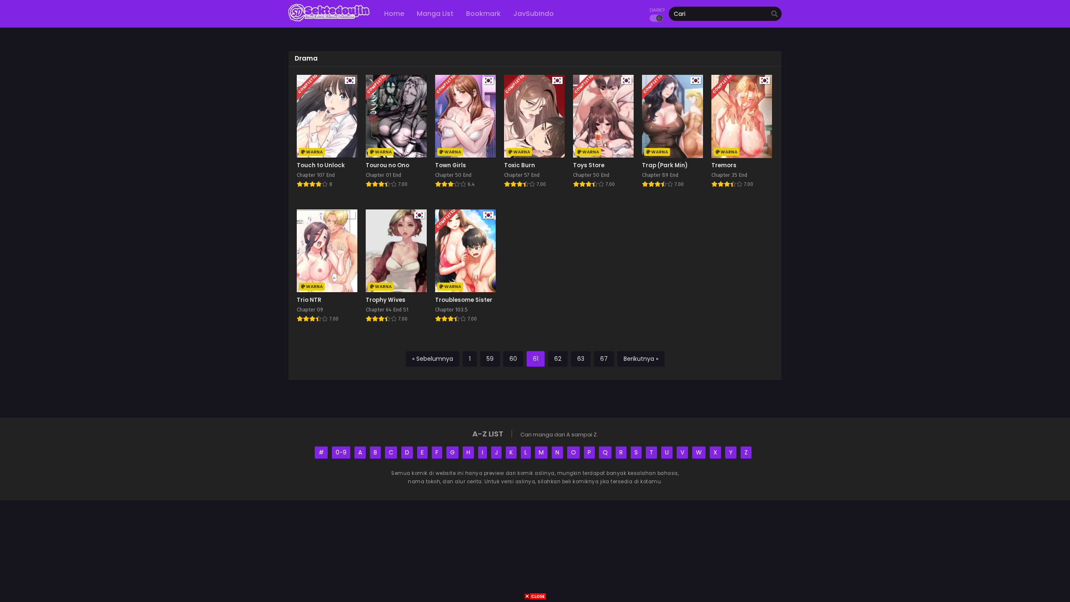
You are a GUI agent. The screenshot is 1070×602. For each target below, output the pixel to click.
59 (490, 359)
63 (580, 359)
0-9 (341, 452)
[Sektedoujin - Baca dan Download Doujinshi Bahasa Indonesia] (328, 21)
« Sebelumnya (432, 359)
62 (557, 359)
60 (513, 359)
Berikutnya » (641, 359)
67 (604, 359)
